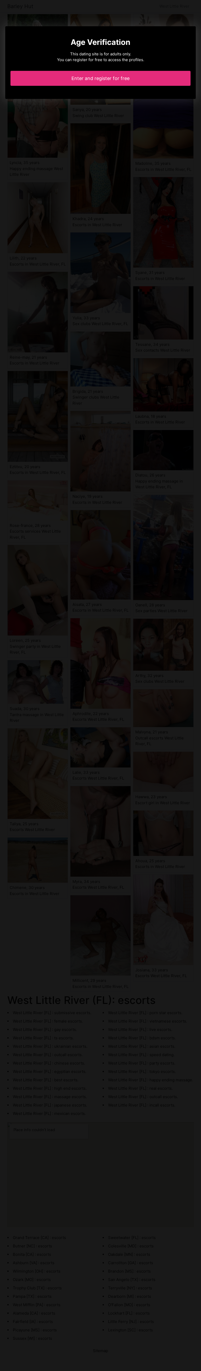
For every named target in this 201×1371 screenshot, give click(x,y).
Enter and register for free (100, 78)
